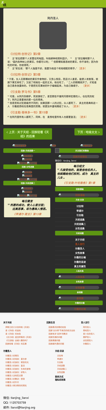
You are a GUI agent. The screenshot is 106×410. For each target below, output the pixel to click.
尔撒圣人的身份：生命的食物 (18, 368)
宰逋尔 (80, 210)
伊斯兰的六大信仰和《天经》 (18, 327)
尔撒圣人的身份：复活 (15, 365)
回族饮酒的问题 (55, 337)
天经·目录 (59, 350)
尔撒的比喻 (80, 257)
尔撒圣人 (80, 248)
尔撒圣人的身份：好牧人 (16, 372)
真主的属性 (80, 266)
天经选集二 (80, 224)
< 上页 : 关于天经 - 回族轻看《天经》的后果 (27, 134)
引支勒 (80, 215)
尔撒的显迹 (80, 262)
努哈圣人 (87, 330)
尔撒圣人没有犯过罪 (14, 375)
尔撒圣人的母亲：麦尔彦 (16, 358)
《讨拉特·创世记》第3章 (25, 74)
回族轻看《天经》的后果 (16, 343)
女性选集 (80, 228)
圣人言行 (80, 244)
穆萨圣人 (87, 337)
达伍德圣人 (88, 340)
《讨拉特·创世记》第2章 (25, 54)
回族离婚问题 (54, 340)
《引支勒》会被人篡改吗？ (17, 340)
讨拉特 (80, 206)
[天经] (4, 4)
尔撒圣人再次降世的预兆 (16, 385)
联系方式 (59, 376)
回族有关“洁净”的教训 (58, 333)
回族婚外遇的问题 (56, 343)
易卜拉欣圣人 (89, 333)
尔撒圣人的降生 (12, 355)
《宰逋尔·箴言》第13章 (27, 214)
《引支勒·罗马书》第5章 (25, 91)
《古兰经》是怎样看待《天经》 (18, 337)
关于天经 (80, 239)
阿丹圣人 (87, 327)
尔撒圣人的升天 (12, 382)
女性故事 (80, 253)
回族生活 (51, 322)
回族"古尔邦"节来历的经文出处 (62, 330)
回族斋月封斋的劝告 (57, 327)
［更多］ (82, 68)
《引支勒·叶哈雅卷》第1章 (79, 183)
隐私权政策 (60, 379)
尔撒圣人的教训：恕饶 (15, 378)
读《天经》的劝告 (13, 333)
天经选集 (80, 219)
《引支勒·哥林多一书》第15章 (28, 112)
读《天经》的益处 (13, 330)
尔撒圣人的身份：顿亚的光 (17, 362)
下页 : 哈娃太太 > (88, 132)
